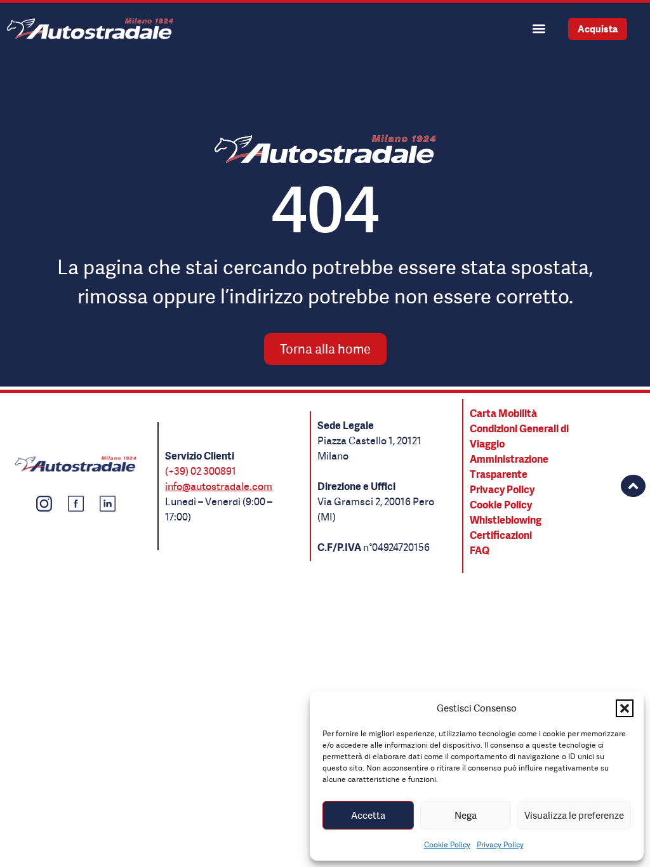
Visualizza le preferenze (574, 815)
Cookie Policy (447, 844)
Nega (465, 815)
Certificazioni (501, 535)
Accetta (368, 815)
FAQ (479, 550)
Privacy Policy (500, 844)
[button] (624, 708)
